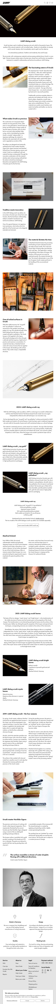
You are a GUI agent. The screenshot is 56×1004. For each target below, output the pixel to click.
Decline (43, 1000)
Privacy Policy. (34, 997)
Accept (27, 1000)
